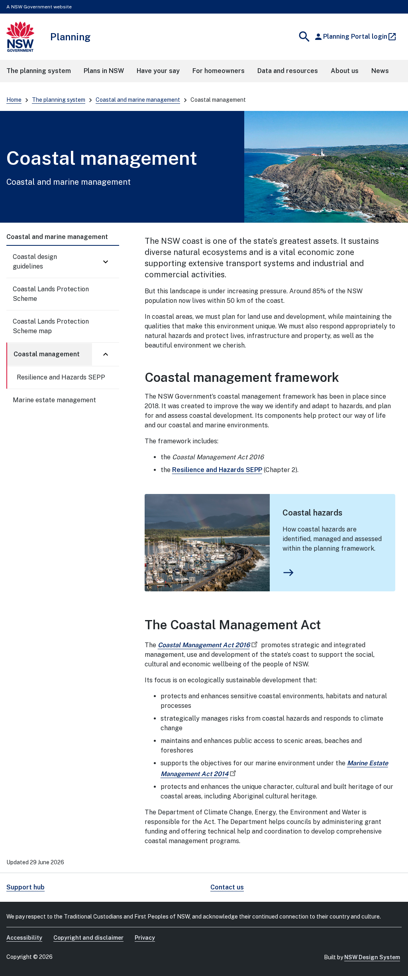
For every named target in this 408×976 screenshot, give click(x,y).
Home (14, 100)
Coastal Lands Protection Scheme (51, 293)
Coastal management (47, 354)
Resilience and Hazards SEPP (61, 377)
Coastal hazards (312, 513)
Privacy (145, 938)
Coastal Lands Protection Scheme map (51, 326)
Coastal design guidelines (35, 261)
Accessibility (24, 938)
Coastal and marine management (138, 100)
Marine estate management (54, 400)
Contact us (227, 887)
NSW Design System (372, 957)
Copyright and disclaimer (88, 938)
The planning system (58, 100)
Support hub (25, 887)
